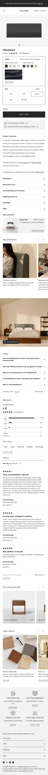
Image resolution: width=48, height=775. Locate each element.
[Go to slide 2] (21, 45)
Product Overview (9, 136)
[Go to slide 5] (26, 45)
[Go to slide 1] (19, 45)
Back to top (39, 392)
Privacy (5, 769)
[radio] (6, 66)
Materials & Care (9, 184)
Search (36, 11)
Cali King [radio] (24, 99)
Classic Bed (23, 220)
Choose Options (37, 231)
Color (5, 446)
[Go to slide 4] (24, 45)
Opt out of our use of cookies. (19, 769)
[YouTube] (13, 762)
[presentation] (10, 225)
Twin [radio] (10, 94)
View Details (9, 82)
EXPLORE (6, 680)
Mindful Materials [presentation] (9, 672)
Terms (33, 766)
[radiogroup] (24, 65)
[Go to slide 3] (23, 45)
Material (21, 446)
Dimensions (7, 178)
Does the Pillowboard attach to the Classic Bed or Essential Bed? (21, 359)
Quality (29, 446)
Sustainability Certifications (13, 190)
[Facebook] (7, 762)
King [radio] (10, 99)
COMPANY (6, 750)
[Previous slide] (39, 240)
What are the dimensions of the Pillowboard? (20, 372)
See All (17, 391)
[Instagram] (4, 762)
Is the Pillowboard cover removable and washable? (21, 378)
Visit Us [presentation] (41, 672)
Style (12, 446)
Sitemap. (30, 771)
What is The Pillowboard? (12, 384)
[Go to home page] (24, 11)
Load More (6, 578)
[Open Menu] (4, 10)
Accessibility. (22, 771)
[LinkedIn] (10, 762)
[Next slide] (43, 240)
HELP (4, 756)
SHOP (5, 744)
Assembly (6, 202)
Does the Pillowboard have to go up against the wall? (22, 366)
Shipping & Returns (10, 196)
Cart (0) (42, 11)
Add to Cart (24, 114)
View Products (13, 342)
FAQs (4, 208)
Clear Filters (8, 452)
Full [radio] (24, 94)
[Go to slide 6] (28, 45)
